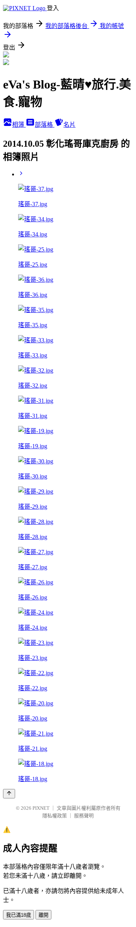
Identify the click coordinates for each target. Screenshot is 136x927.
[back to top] (9, 793)
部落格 (44, 124)
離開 (43, 915)
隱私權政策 (54, 815)
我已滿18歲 (18, 915)
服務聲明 (84, 815)
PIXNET (40, 808)
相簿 (19, 124)
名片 (69, 124)
